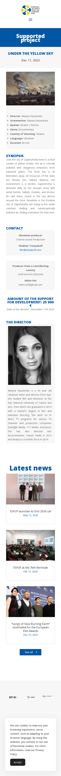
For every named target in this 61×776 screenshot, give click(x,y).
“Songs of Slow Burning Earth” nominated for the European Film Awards (30, 627)
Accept (18, 762)
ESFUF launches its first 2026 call (30, 511)
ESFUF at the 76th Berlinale (30, 567)
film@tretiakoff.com (30, 250)
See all (29, 652)
